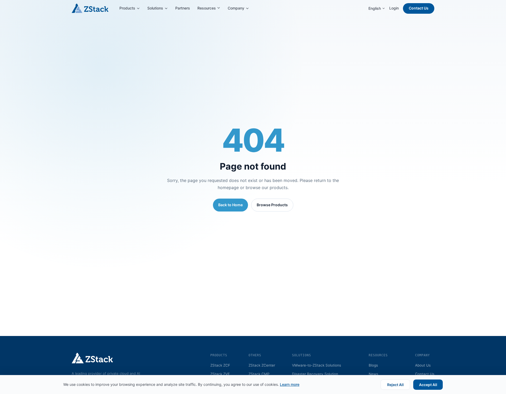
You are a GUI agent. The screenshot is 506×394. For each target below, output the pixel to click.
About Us (423, 365)
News (373, 374)
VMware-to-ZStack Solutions (316, 365)
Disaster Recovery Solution (315, 374)
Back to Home (230, 205)
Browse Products (272, 205)
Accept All (428, 384)
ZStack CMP (259, 374)
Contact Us (419, 8)
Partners (182, 8)
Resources (207, 8)
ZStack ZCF (220, 365)
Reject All (395, 384)
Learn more (289, 384)
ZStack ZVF (220, 374)
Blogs (373, 365)
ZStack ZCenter (262, 365)
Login (394, 8)
